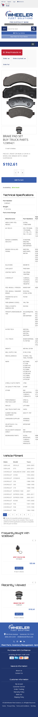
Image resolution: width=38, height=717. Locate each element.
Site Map (33, 706)
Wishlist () (21, 1)
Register (9, 1)
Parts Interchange (9, 213)
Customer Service (19, 687)
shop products (12, 52)
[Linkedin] (24, 641)
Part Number (7, 201)
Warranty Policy (19, 692)
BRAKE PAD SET (13, 136)
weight (5, 207)
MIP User (3, 1)
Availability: (7, 187)
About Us (19, 671)
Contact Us (19, 673)
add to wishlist (11, 148)
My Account (19, 684)
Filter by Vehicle (20, 33)
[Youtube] (21, 641)
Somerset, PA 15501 (27, 634)
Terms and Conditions (22, 706)
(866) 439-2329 (10, 637)
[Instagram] (17, 641)
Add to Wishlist (20, 571)
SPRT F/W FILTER (19, 557)
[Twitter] (14, 641)
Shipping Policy (19, 697)
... (32, 515)
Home (4, 706)
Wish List (19, 694)
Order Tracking (19, 689)
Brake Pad (6, 64)
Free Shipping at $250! (19, 22)
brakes (5, 58)
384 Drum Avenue (12, 634)
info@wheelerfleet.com (25, 637)
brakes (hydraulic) (18, 58)
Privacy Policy (11, 706)
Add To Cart (19, 568)
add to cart (19, 180)
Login (14, 1)
